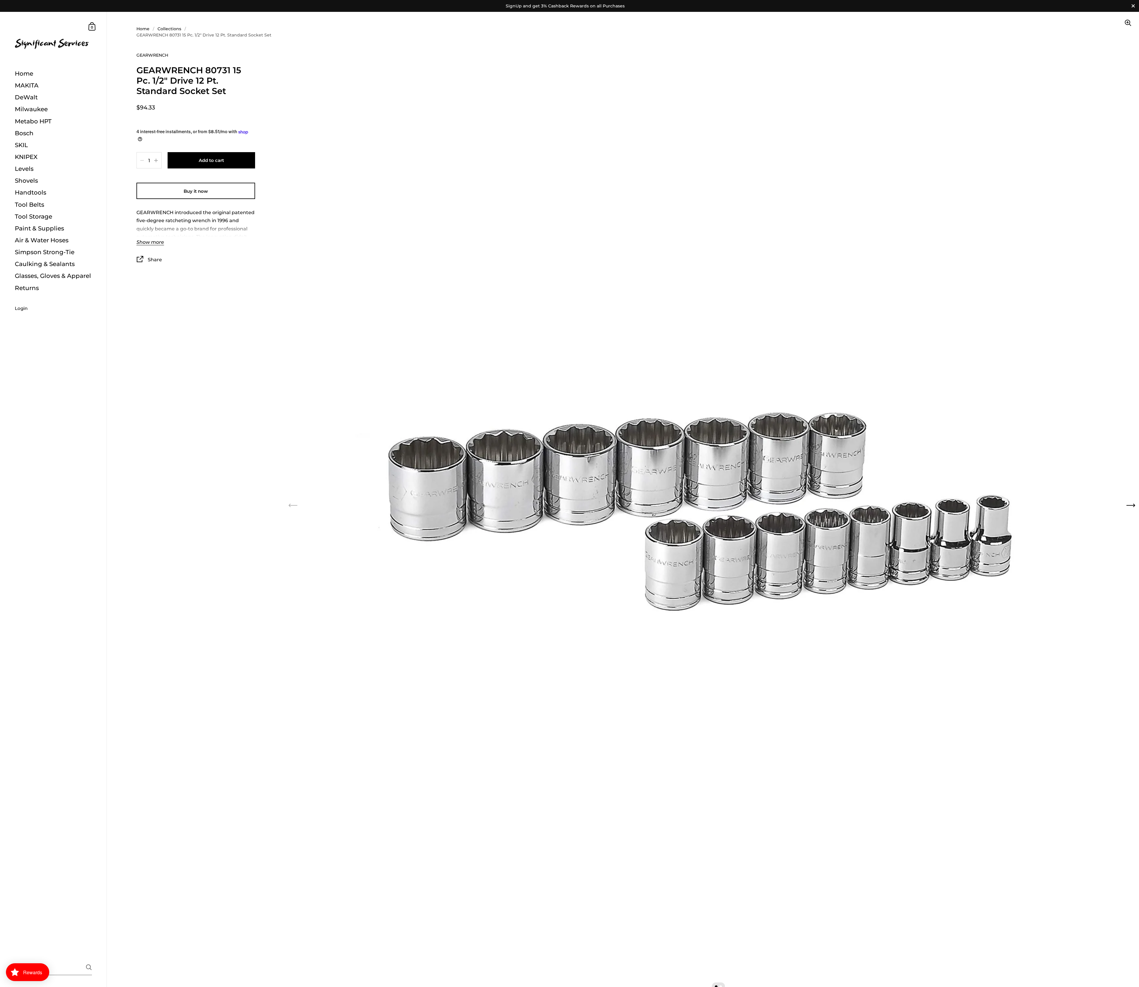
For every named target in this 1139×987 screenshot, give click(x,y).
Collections (169, 28)
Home (142, 28)
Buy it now (196, 191)
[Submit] (89, 967)
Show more (150, 242)
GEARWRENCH (152, 55)
